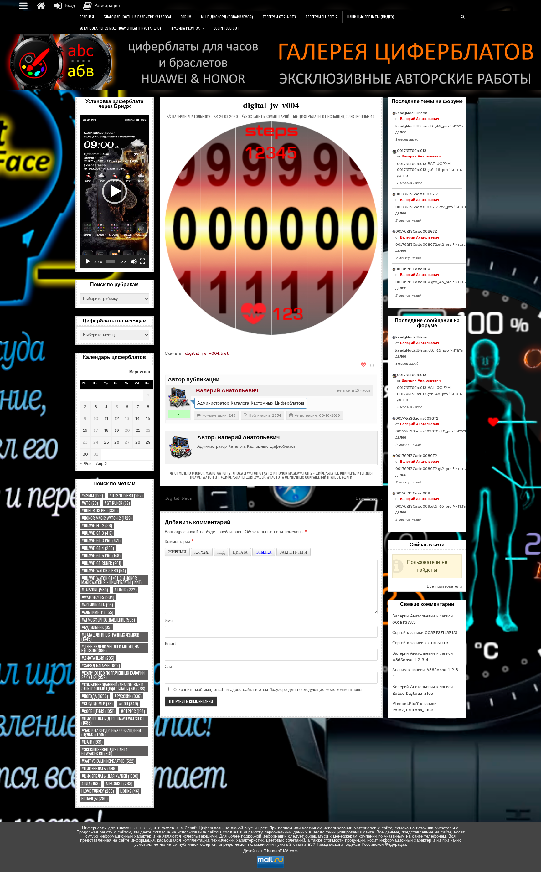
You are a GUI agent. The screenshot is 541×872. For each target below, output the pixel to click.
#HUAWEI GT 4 (97, 548)
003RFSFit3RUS (441, 633)
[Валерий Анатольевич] (179, 398)
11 (106, 418)
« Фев (85, 464)
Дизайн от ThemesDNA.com (270, 851)
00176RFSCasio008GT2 (416, 231)
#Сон (128, 704)
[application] (114, 191)
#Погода (94, 696)
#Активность (97, 605)
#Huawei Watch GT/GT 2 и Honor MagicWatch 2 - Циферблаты (111, 580)
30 (85, 454)
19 (117, 430)
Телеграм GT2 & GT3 (279, 16)
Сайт (169, 666)
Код (221, 552)
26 (116, 442)
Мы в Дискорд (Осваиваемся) (227, 16)
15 (148, 418)
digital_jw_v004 (271, 106)
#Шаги (92, 742)
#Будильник (96, 627)
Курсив (201, 552)
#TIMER (125, 590)
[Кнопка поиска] (462, 16)
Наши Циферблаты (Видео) (370, 16)
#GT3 (89, 503)
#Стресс (133, 711)
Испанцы (94, 799)
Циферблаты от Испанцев (321, 116)
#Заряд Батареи (100, 665)
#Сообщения (98, 711)
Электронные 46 (360, 116)
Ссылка (264, 552)
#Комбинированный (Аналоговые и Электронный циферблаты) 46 (113, 687)
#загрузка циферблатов (108, 761)
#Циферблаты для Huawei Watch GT (112, 721)
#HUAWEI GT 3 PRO (101, 541)
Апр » (101, 464)
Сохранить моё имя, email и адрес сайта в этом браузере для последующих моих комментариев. (268, 690)
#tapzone (94, 590)
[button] (114, 191)
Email (170, 644)
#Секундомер (97, 704)
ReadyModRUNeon (411, 113)
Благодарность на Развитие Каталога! (137, 16)
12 (117, 418)
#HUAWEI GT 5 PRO (101, 556)
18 (106, 430)
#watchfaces (97, 597)
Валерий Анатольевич (191, 116)
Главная (87, 16)
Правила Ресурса (185, 28)
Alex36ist (119, 784)
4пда (90, 784)
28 (137, 442)
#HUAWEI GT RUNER (101, 563)
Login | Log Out (226, 28)
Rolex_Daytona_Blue (412, 693)
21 (138, 430)
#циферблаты (98, 768)
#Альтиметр (97, 612)
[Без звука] (134, 261)
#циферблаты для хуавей (109, 776)
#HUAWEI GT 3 (97, 533)
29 (148, 442)
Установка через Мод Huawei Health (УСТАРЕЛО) (120, 28)
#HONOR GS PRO (99, 510)
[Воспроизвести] (88, 261)
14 (137, 418)
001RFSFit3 (404, 622)
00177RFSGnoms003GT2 (416, 194)
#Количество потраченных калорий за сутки (113, 675)
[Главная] (40, 5)
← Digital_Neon (176, 498)
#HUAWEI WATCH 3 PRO (103, 571)
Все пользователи (444, 586)
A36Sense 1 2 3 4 (410, 660)
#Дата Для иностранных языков (110, 637)
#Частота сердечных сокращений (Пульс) (111, 732)
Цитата (240, 552)
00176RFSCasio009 (412, 269)
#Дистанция (97, 658)
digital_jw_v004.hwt (207, 353)
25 (106, 442)
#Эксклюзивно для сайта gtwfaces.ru (104, 751)
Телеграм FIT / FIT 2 (321, 16)
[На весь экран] (142, 261)
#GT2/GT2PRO (126, 495)
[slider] (110, 261)
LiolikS (129, 791)
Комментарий (179, 542)
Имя (169, 621)
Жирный (177, 552)
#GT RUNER (117, 503)
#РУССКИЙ (128, 696)
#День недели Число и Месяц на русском (110, 648)
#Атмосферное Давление (108, 620)
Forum (186, 16)
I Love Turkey (97, 791)
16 (85, 430)
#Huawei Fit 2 (96, 526)
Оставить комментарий (268, 116)
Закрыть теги (293, 552)
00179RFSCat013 (411, 150)
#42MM (92, 495)
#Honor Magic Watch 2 (106, 518)
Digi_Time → (369, 498)
